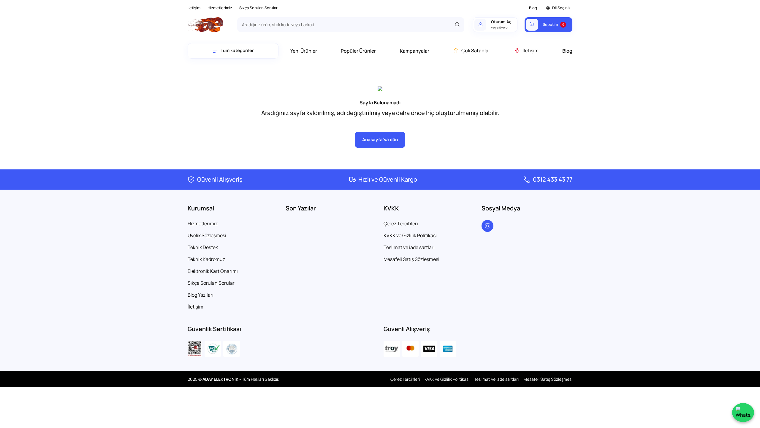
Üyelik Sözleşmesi (207, 235)
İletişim (194, 7)
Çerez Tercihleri (401, 223)
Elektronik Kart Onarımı (213, 271)
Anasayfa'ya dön (380, 139)
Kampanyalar (414, 51)
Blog (533, 7)
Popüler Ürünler (358, 51)
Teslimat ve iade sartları (409, 247)
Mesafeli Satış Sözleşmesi (411, 259)
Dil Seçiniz (561, 7)
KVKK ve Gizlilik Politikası (410, 235)
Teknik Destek (203, 247)
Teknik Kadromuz (206, 259)
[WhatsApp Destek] (743, 412)
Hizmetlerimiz (220, 7)
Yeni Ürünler (303, 51)
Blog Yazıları (200, 295)
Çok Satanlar (475, 50)
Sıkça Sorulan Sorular (258, 7)
